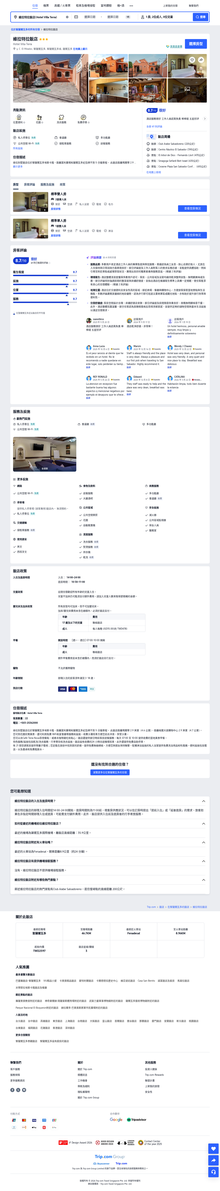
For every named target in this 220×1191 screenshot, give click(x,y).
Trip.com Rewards (154, 1074)
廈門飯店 (156, 1021)
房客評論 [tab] (29, 184)
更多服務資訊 (17, 1080)
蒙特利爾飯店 (86, 980)
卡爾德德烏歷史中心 (107, 980)
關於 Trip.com (85, 1069)
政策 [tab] (62, 184)
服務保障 (15, 1074)
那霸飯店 (144, 1021)
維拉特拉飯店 (25, 38)
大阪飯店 (95, 1021)
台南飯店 (82, 1021)
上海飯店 (70, 1021)
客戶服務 (15, 1069)
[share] (213, 1160)
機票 (46, 5)
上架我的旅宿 (152, 1086)
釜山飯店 (107, 1021)
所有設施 (18, 148)
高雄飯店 (45, 1021)
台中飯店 (33, 1021)
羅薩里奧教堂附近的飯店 (29, 1000)
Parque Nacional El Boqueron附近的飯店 (37, 1007)
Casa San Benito (146, 980)
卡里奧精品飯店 (67, 980)
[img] (50, 78)
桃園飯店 (194, 1021)
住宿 (35, 5)
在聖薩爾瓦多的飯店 (178, 907)
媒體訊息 (82, 1074)
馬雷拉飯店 (183, 980)
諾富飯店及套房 (166, 980)
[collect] (213, 1149)
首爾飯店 (119, 1021)
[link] (170, 6)
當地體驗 (106, 5)
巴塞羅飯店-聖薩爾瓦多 (28, 980)
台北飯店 (20, 1021)
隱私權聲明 (84, 1092)
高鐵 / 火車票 (62, 5)
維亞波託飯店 (128, 980)
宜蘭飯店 (169, 1021)
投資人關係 (151, 1069)
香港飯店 (57, 1028)
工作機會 (82, 1080)
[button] (131, 6)
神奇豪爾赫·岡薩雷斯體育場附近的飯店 (65, 1000)
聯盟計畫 (150, 1080)
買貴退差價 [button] (176, 46)
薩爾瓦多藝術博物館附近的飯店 (142, 1000)
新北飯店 (181, 1021)
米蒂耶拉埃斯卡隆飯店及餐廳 (31, 987)
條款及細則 (84, 1086)
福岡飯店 (33, 1028)
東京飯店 (57, 1021)
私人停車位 (23, 424)
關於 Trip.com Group (88, 1097)
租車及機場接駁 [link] (85, 5)
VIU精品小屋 (50, 980)
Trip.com (151, 907)
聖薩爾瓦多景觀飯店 (26, 1041)
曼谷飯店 (132, 1021)
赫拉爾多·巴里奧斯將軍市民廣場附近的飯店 (84, 1007)
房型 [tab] (16, 184)
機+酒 (120, 5)
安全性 (148, 1092)
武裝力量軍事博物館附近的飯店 (106, 1000)
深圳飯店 (70, 1028)
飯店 (161, 907)
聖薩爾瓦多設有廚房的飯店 (54, 1041)
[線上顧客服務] (213, 1172)
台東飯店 (20, 1028)
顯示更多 (18, 166)
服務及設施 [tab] (47, 184)
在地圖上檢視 (153, 172)
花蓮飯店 (45, 1028)
